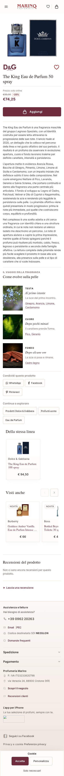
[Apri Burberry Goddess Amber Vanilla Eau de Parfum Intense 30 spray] (23, 510)
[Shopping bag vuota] (56, 6)
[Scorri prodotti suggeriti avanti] (54, 493)
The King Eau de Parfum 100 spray (22, 465)
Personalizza (41, 761)
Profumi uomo (49, 411)
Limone (50, 303)
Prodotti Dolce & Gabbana (20, 411)
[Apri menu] (6, 6)
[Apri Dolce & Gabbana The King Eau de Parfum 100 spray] (23, 447)
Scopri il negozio (18, 688)
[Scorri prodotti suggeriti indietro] (45, 493)
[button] (56, 67)
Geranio (35, 334)
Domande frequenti (19, 640)
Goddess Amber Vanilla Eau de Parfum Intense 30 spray (22, 527)
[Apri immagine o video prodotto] (32, 38)
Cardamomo (32, 307)
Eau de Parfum (14, 420)
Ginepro (29, 303)
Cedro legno (32, 362)
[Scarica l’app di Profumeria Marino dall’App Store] (14, 719)
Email (11, 627)
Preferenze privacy (35, 744)
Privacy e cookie (13, 744)
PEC (19, 627)
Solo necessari (32, 770)
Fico (27, 334)
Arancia (40, 303)
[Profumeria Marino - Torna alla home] (27, 6)
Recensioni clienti (18, 696)
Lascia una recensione (19, 587)
